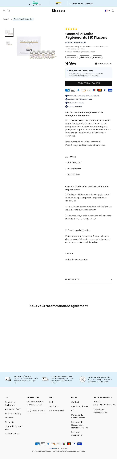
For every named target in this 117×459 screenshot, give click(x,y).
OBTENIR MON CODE (36, 250)
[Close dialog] (100, 205)
